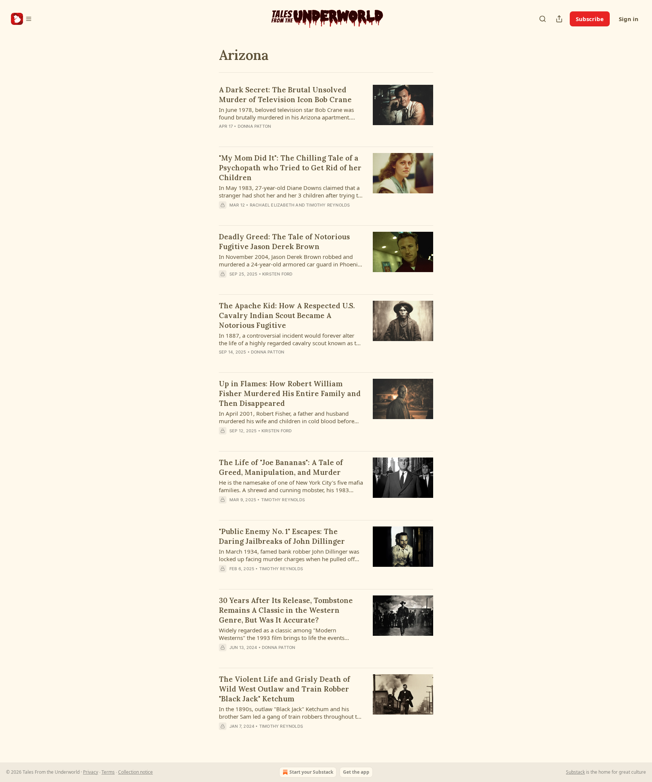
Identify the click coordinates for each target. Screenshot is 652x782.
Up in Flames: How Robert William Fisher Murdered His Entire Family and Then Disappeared (290, 393)
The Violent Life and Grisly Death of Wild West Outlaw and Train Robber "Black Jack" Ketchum (284, 689)
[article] (326, 113)
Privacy (90, 772)
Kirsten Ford (277, 274)
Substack (575, 772)
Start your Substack (311, 772)
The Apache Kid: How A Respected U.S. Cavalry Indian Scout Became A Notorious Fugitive (287, 315)
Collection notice (135, 772)
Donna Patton (254, 126)
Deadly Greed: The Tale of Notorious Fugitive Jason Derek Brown (284, 241)
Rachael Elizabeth (272, 205)
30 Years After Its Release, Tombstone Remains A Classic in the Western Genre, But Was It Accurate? (286, 610)
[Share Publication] (559, 18)
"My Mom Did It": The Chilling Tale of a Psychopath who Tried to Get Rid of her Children (290, 167)
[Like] (224, 657)
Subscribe (590, 19)
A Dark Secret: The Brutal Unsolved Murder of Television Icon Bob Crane (285, 94)
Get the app (356, 772)
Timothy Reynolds (328, 205)
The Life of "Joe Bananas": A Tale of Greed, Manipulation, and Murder (281, 467)
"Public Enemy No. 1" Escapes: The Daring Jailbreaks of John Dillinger (282, 536)
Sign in (628, 19)
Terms (108, 772)
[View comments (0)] (272, 214)
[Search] (542, 18)
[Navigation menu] (21, 18)
